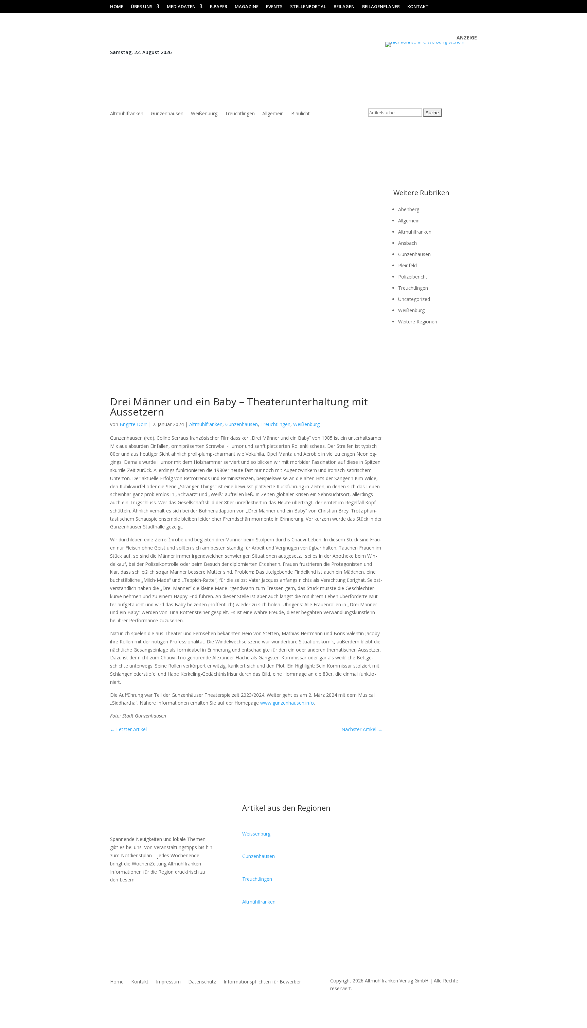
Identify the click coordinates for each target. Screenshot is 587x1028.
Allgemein (273, 114)
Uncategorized (414, 299)
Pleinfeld (407, 265)
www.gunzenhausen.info (287, 703)
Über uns (142, 7)
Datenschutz (202, 982)
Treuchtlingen (240, 114)
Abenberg (408, 209)
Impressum (168, 982)
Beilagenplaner (381, 7)
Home (116, 7)
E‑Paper (218, 7)
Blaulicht (300, 114)
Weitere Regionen (417, 321)
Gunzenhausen (167, 114)
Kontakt (418, 7)
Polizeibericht (412, 276)
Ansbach (407, 243)
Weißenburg (204, 114)
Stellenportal (308, 7)
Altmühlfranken (126, 114)
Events (274, 7)
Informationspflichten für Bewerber (262, 982)
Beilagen (344, 7)
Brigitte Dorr (133, 424)
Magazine (247, 7)
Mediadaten (181, 7)
